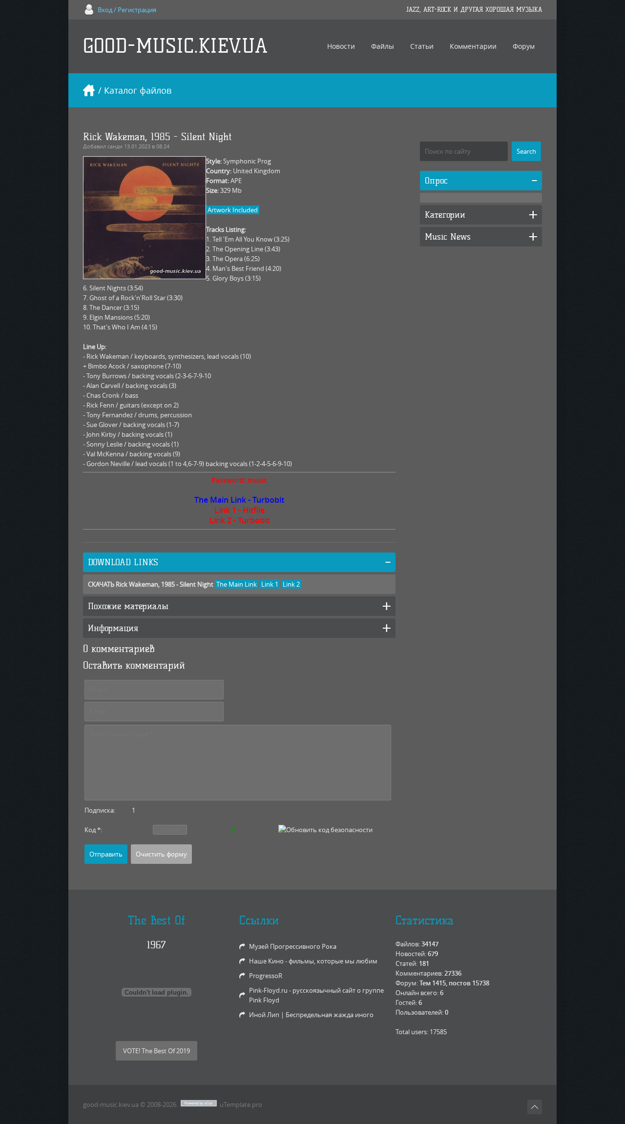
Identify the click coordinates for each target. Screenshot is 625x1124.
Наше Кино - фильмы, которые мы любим (313, 961)
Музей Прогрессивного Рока (292, 946)
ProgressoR (265, 975)
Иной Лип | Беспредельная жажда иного (311, 1014)
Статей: (406, 963)
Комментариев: (419, 973)
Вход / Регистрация (127, 9)
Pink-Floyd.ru (268, 990)
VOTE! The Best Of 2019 (156, 1050)
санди (115, 146)
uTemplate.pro (241, 1104)
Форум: (407, 983)
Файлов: (408, 944)
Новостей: (411, 953)
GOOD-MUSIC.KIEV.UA (175, 46)
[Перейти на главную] (89, 90)
